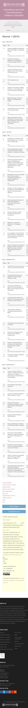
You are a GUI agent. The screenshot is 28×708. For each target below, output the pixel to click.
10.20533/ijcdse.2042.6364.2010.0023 (16, 317)
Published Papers (7, 497)
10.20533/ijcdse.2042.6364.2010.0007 (16, 114)
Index (4, 500)
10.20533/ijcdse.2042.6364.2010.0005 (16, 95)
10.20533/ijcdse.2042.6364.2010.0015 (16, 219)
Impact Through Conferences (18, 638)
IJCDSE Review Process (9, 495)
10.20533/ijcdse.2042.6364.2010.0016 (16, 230)
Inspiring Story (3, 644)
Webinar (17, 641)
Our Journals (18, 632)
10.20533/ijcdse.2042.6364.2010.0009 (16, 146)
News (16, 648)
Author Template (14, 506)
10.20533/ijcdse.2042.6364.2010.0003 (16, 77)
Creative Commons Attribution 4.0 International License (13, 580)
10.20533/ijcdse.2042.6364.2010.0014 (16, 209)
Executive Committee (5, 637)
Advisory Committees (5, 639)
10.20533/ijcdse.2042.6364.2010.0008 (16, 128)
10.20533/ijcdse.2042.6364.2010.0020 (16, 282)
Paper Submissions (7, 491)
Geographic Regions (5, 642)
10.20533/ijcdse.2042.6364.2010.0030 (16, 399)
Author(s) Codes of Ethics (9, 485)
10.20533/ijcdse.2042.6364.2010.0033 (16, 429)
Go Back (9, 22)
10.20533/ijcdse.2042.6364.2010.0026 (16, 351)
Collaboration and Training (6, 649)
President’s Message (5, 635)
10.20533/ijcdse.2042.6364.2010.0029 (16, 390)
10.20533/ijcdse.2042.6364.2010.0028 (16, 381)
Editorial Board (6, 487)
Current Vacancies (19, 643)
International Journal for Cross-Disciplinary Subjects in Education (14, 12)
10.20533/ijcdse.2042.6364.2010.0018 (16, 255)
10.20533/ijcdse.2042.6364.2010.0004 (16, 84)
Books (16, 635)
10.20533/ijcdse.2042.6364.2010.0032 (16, 420)
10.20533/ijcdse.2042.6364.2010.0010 (16, 156)
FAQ (4, 502)
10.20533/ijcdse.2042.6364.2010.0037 (16, 476)
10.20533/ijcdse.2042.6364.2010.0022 (16, 305)
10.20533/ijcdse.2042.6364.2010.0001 (16, 56)
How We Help (3, 647)
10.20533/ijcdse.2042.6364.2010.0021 (16, 294)
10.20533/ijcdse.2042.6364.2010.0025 (16, 339)
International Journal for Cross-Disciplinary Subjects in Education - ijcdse (13, 25)
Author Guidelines (7, 482)
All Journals (16, 22)
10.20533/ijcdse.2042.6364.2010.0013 (16, 197)
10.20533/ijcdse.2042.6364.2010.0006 (16, 105)
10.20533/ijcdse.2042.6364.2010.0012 (16, 185)
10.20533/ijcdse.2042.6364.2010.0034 (16, 441)
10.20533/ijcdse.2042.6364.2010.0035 (16, 452)
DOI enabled (6, 520)
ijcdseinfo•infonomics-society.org (12, 555)
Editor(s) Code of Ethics (9, 489)
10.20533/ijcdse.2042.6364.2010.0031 (16, 411)
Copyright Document (14, 511)
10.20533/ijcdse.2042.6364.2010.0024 (16, 329)
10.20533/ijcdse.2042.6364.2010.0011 (16, 171)
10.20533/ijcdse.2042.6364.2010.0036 (16, 462)
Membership (18, 646)
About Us (2, 632)
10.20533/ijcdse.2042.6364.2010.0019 (16, 272)
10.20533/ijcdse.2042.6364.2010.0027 (16, 360)
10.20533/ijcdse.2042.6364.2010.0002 (16, 66)
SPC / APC (5, 493)
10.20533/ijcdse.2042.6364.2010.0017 (16, 242)
